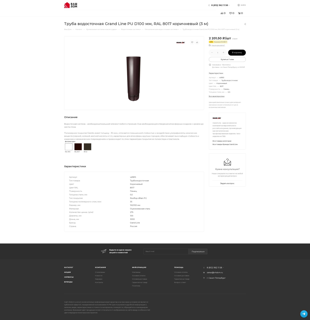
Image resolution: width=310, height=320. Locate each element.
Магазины (136, 272)
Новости (98, 276)
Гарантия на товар (139, 282)
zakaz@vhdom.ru (215, 272)
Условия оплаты (138, 276)
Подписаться (198, 251)
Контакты (99, 282)
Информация (139, 267)
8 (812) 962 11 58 (219, 5)
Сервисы (69, 277)
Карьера (98, 279)
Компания (100, 267)
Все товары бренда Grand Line (225, 144)
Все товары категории (222, 141)
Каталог (68, 267)
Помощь (178, 267)
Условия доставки (139, 279)
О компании (100, 272)
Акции (67, 272)
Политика (136, 286)
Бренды (68, 282)
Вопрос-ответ (180, 282)
